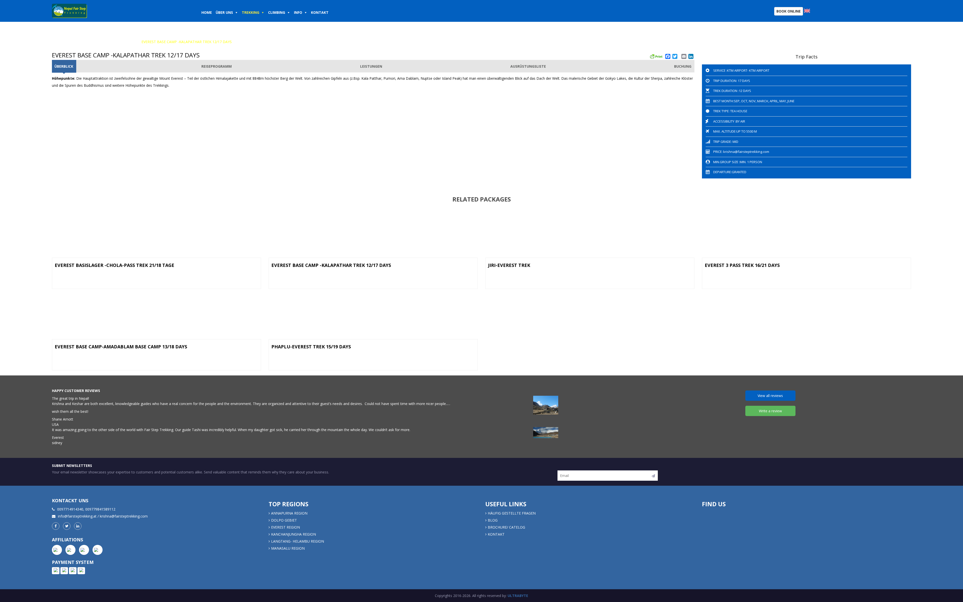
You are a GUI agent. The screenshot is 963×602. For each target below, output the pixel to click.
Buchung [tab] (682, 66)
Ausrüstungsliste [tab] (528, 66)
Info (298, 12)
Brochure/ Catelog (506, 527)
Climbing (276, 12)
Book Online (788, 11)
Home (206, 12)
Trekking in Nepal (87, 41)
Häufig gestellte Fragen (512, 513)
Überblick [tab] (63, 66)
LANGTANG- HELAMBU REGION (297, 541)
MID (735, 141)
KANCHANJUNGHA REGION (293, 534)
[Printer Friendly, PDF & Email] (656, 55)
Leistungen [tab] (371, 66)
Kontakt (320, 12)
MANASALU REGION (288, 548)
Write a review (770, 411)
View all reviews (770, 395)
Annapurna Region (289, 513)
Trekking (250, 12)
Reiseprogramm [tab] (216, 66)
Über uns (224, 12)
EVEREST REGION (123, 41)
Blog (493, 520)
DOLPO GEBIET (284, 520)
